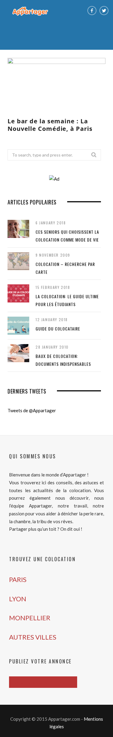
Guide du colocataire (58, 328)
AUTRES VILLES (32, 637)
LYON (17, 599)
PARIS (18, 579)
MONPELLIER (29, 618)
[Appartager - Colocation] (30, 11)
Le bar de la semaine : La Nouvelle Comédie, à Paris (50, 124)
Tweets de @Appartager (32, 410)
